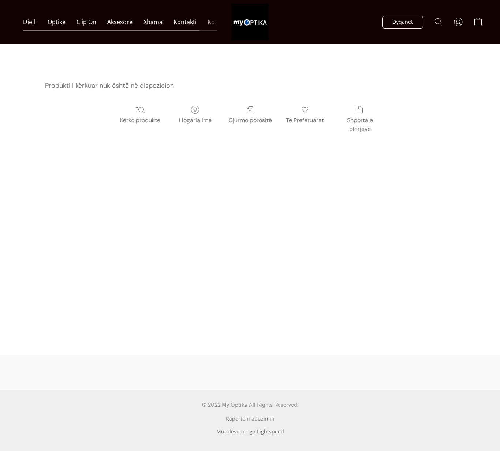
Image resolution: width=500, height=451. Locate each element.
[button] (250, 22)
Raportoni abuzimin (250, 418)
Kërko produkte (140, 120)
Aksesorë (120, 22)
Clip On (86, 22)
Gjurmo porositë (250, 120)
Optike (57, 22)
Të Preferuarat (305, 120)
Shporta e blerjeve (360, 124)
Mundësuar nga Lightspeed (250, 431)
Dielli (30, 22)
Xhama (153, 22)
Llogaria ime (195, 120)
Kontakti (185, 22)
